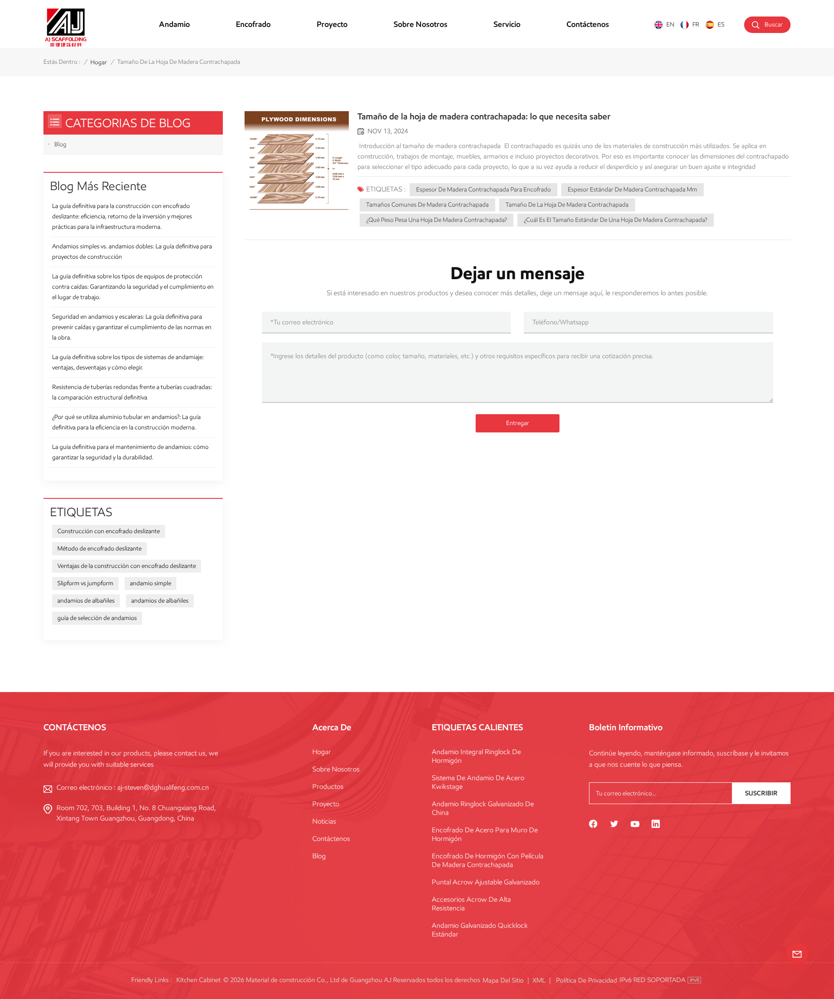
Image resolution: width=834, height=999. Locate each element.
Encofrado (253, 24)
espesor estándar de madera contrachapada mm (632, 189)
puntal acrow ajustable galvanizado (485, 882)
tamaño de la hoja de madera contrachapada (567, 204)
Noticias (324, 821)
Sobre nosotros (420, 24)
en (670, 24)
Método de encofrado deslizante (99, 548)
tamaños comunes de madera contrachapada (427, 204)
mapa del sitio (503, 980)
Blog (60, 144)
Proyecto (332, 24)
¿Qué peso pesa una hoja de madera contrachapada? (436, 220)
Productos (328, 786)
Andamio (174, 24)
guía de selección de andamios (97, 618)
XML (539, 980)
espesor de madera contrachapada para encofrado (483, 189)
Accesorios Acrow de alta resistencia (471, 903)
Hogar (321, 752)
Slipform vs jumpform (85, 583)
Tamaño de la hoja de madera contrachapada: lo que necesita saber (483, 116)
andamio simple (150, 583)
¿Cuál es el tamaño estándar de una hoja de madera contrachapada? (615, 220)
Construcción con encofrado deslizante (108, 531)
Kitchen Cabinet (198, 980)
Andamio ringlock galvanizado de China (483, 808)
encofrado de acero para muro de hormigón (485, 834)
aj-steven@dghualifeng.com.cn (163, 787)
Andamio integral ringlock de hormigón (476, 756)
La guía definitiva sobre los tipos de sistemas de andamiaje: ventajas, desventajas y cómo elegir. (128, 362)
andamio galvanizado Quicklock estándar (480, 929)
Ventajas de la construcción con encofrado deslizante (126, 566)
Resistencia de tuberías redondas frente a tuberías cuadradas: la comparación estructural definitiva (132, 392)
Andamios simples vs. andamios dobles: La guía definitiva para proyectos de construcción (132, 251)
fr (695, 24)
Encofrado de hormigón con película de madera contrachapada (487, 860)
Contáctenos (587, 24)
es (721, 24)
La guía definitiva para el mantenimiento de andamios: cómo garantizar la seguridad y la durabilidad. (130, 452)
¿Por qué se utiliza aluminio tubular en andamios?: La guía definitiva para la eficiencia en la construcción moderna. (126, 422)
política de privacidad (586, 980)
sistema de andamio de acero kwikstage (478, 782)
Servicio (506, 24)
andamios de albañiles (86, 600)
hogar (98, 62)
